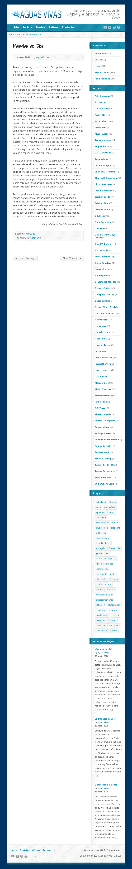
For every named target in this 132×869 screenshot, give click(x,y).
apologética (109, 507)
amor (98, 507)
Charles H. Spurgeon (106, 178)
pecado (99, 589)
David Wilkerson (103, 243)
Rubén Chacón (102, 452)
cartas (111, 512)
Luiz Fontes (101, 376)
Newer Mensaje (25, 258)
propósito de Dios (104, 594)
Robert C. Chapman (105, 420)
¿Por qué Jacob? (103, 649)
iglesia (99, 563)
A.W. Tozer (100, 114)
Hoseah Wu (101, 338)
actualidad (101, 502)
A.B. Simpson (102, 95)
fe (119, 548)
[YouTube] (105, 27)
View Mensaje (34, 34)
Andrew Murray (103, 140)
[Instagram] (109, 27)
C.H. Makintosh (103, 152)
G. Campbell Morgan (106, 281)
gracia (99, 553)
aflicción (113, 502)
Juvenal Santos (103, 363)
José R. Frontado (104, 357)
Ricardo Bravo (102, 414)
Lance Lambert (103, 370)
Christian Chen (103, 184)
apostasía (100, 512)
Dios (106, 527)
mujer (113, 574)
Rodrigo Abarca (103, 433)
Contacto (68, 27)
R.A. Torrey (101, 408)
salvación (113, 610)
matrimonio (101, 574)
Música (40, 27)
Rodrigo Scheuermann (107, 439)
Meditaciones (102, 72)
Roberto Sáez (102, 427)
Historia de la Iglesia (105, 558)
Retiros (53, 27)
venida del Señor (104, 625)
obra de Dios (102, 579)
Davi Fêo (99, 228)
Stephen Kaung (103, 458)
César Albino (101, 158)
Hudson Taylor (103, 345)
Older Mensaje (71, 258)
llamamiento (102, 568)
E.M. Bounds (101, 250)
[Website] (114, 27)
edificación (101, 532)
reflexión (100, 604)
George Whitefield (105, 307)
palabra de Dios (103, 584)
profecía (111, 589)
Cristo (115, 522)
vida (118, 625)
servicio (115, 615)
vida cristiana (102, 630)
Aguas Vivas (42, 57)
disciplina (115, 527)
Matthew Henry (103, 395)
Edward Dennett (104, 256)
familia (112, 548)
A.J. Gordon (101, 102)
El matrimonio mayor (106, 784)
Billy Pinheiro (102, 146)
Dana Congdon (103, 222)
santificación (102, 615)
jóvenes (109, 563)
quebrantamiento (104, 599)
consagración (102, 522)
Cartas (98, 59)
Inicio (15, 27)
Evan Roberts (102, 269)
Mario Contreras (104, 389)
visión (114, 630)
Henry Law (100, 325)
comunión (101, 517)
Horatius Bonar (103, 332)
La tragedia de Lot (105, 718)
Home (11, 34)
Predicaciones (102, 78)
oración (115, 579)
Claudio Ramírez (103, 190)
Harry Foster (101, 319)
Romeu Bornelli (103, 445)
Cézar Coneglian (103, 165)
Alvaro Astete (102, 133)
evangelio (100, 548)
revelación (101, 610)
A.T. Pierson (101, 108)
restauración (114, 604)
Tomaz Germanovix (105, 471)
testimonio (35, 237)
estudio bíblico (103, 543)
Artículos (21, 34)
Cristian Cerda (102, 196)
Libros (98, 66)
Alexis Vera (100, 127)
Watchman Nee (103, 477)
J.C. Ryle (99, 351)
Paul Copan (101, 401)
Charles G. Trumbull (105, 171)
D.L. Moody (101, 215)
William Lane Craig (104, 483)
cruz (98, 527)
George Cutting (103, 288)
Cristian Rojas (102, 203)
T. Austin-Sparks (104, 464)
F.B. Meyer (100, 275)
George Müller (102, 300)
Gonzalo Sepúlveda (105, 313)
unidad (113, 620)
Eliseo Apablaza (103, 262)
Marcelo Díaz (102, 382)
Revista (27, 27)
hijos (107, 553)
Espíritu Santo (102, 537)
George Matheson (104, 294)
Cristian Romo (102, 209)
